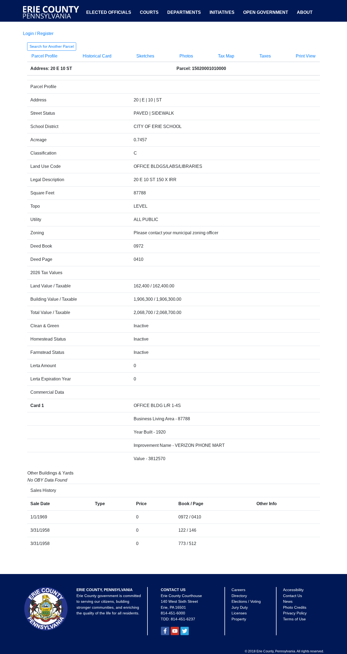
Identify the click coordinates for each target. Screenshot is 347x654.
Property (239, 619)
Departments (184, 12)
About (305, 12)
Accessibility (293, 590)
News (288, 601)
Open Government (265, 12)
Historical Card (97, 56)
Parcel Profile (44, 56)
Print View (306, 56)
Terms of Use (294, 619)
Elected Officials (108, 12)
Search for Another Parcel (52, 46)
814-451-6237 (183, 619)
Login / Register (38, 33)
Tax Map (226, 56)
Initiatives (222, 12)
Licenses (239, 613)
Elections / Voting (246, 601)
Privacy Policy (295, 613)
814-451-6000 (173, 613)
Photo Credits (294, 607)
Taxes (265, 56)
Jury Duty (240, 607)
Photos (186, 56)
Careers (238, 590)
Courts (149, 12)
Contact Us (292, 596)
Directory (239, 596)
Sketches (145, 56)
